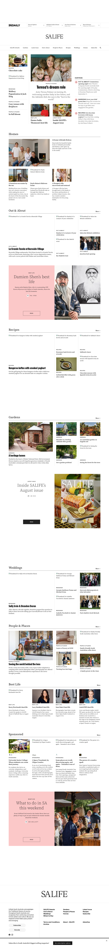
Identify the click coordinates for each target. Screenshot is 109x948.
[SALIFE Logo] (54, 36)
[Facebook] (9, 935)
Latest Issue (35, 48)
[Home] (18, 25)
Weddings (77, 48)
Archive (46, 924)
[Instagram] (12, 935)
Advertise (86, 922)
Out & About (45, 48)
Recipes (68, 48)
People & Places (58, 48)
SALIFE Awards (15, 48)
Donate (17, 930)
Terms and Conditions (51, 922)
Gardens (25, 48)
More (97, 211)
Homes (85, 48)
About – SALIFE (69, 922)
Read (31, 313)
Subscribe (94, 48)
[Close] (106, 940)
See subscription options (63, 943)
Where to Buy (48, 916)
